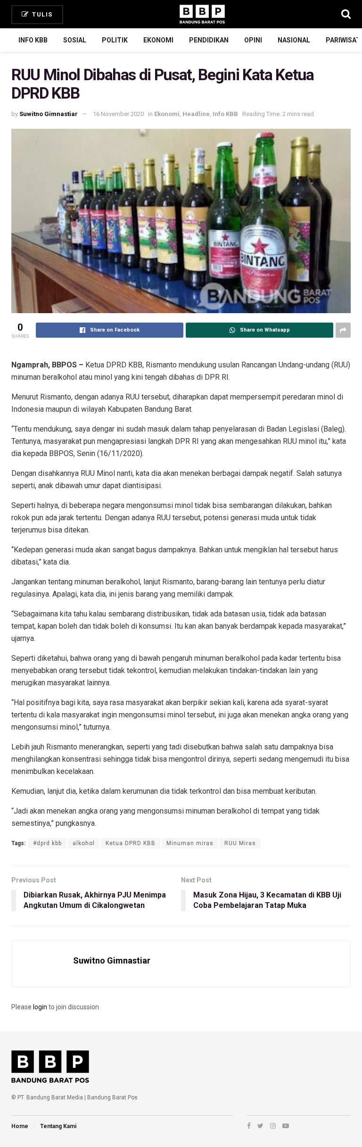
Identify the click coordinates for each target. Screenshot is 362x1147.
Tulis (41, 14)
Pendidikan (209, 40)
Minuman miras (190, 843)
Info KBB (33, 40)
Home (19, 1126)
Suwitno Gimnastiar (48, 113)
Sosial (74, 40)
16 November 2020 (118, 113)
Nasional (294, 40)
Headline (196, 113)
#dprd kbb (47, 843)
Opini (253, 40)
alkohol (84, 843)
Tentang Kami (58, 1126)
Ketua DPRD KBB (131, 843)
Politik (115, 40)
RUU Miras (240, 843)
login (40, 1007)
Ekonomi (158, 40)
